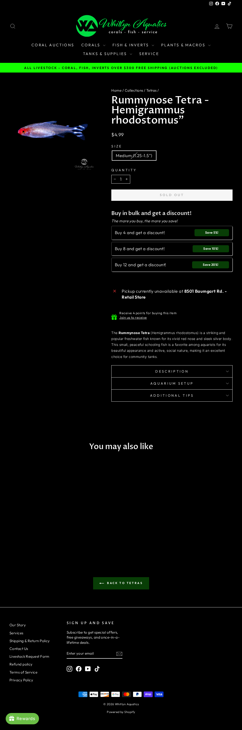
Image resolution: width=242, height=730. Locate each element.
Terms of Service (23, 672)
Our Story (17, 625)
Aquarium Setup (172, 383)
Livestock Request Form (29, 656)
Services (16, 633)
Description (172, 371)
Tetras (151, 90)
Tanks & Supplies (105, 53)
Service (149, 53)
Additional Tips (172, 395)
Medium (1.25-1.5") (134, 155)
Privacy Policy (21, 680)
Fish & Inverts (131, 45)
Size (116, 146)
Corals (91, 45)
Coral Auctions (52, 45)
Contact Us (18, 648)
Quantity (124, 170)
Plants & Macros (184, 45)
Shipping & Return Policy (29, 641)
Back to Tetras (124, 583)
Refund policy (21, 664)
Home (116, 90)
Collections (134, 90)
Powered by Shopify (121, 712)
